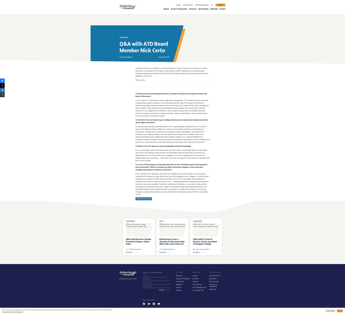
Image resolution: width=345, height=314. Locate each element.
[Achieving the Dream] (128, 7)
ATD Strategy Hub (201, 5)
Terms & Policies (215, 272)
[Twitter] (2, 85)
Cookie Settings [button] (330, 311)
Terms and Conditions (213, 285)
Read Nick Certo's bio (144, 198)
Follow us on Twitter (149, 304)
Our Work (179, 272)
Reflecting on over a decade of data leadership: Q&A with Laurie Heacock (172, 241)
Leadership (130, 221)
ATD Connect (188, 5)
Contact (195, 279)
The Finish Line (198, 290)
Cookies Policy (214, 276)
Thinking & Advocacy (134, 249)
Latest (178, 5)
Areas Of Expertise (179, 9)
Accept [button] (340, 311)
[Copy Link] (2, 95)
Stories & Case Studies (202, 249)
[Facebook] (2, 81)
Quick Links (197, 272)
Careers (195, 281)
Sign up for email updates (152, 272)
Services (193, 9)
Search (212, 5)
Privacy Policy (214, 281)
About (166, 9)
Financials (212, 289)
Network (179, 284)
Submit (161, 290)
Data (161, 221)
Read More (129, 252)
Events (223, 9)
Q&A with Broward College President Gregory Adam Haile (138, 241)
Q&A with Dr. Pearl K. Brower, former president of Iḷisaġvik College (205, 241)
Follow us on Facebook (144, 304)
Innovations (203, 9)
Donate (220, 5)
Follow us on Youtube (159, 304)
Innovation (180, 281)
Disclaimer (213, 279)
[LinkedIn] (2, 90)
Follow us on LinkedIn (154, 304)
